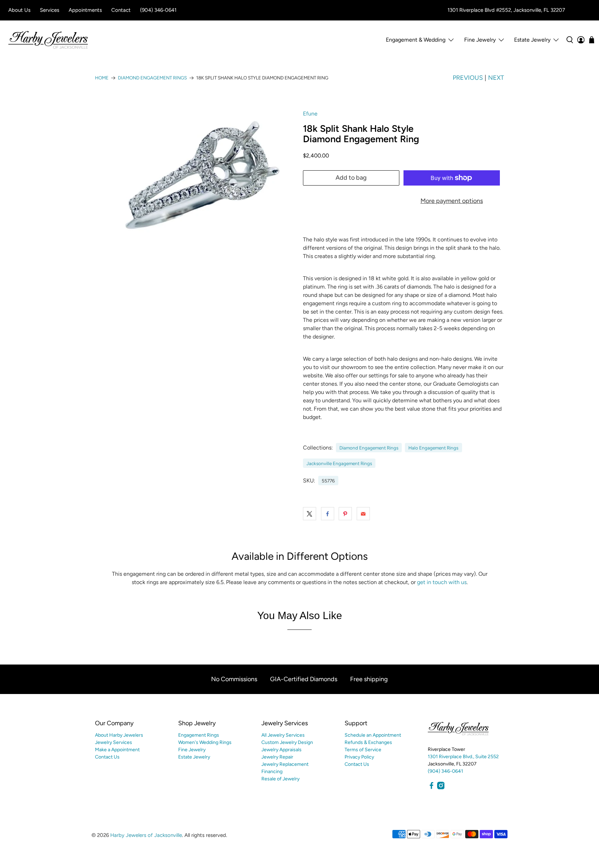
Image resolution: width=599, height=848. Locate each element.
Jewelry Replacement (285, 764)
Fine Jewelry (192, 750)
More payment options (451, 201)
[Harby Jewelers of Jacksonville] (48, 40)
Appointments (85, 10)
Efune (310, 113)
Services (49, 10)
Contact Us (107, 757)
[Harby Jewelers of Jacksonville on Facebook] (431, 788)
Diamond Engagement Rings (152, 78)
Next (496, 78)
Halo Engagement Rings (433, 448)
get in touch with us (442, 582)
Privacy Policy (359, 757)
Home (101, 78)
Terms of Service (363, 750)
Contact (121, 10)
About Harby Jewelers (119, 735)
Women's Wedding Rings (205, 742)
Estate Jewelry (532, 39)
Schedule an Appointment (373, 735)
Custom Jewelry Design (287, 742)
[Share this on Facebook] (327, 513)
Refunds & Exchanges (368, 742)
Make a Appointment (117, 750)
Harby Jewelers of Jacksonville (146, 835)
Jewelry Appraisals (281, 750)
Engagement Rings (198, 735)
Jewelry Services (113, 742)
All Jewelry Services (283, 735)
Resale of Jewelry (280, 779)
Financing (272, 771)
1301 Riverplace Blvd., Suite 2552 (463, 757)
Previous (468, 78)
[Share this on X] (309, 513)
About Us (19, 10)
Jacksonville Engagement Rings (339, 463)
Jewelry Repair (277, 757)
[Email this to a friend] (363, 513)
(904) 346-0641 (158, 10)
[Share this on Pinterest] (345, 513)
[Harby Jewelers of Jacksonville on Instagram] (441, 788)
